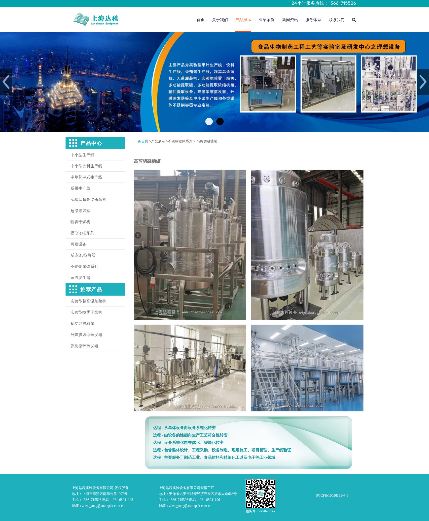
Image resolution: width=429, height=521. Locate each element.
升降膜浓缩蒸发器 (86, 335)
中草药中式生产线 (86, 177)
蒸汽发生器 (80, 278)
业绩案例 (267, 19)
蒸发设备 (78, 244)
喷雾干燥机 (80, 222)
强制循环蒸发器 (84, 346)
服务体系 (313, 19)
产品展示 (243, 19)
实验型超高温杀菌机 (88, 199)
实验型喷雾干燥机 (86, 312)
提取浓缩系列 (82, 233)
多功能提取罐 (82, 323)
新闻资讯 (290, 19)
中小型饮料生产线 (86, 166)
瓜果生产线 (80, 188)
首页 (201, 19)
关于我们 (220, 19)
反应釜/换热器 (83, 255)
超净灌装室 (80, 211)
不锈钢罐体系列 (84, 266)
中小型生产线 (82, 155)
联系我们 (337, 19)
